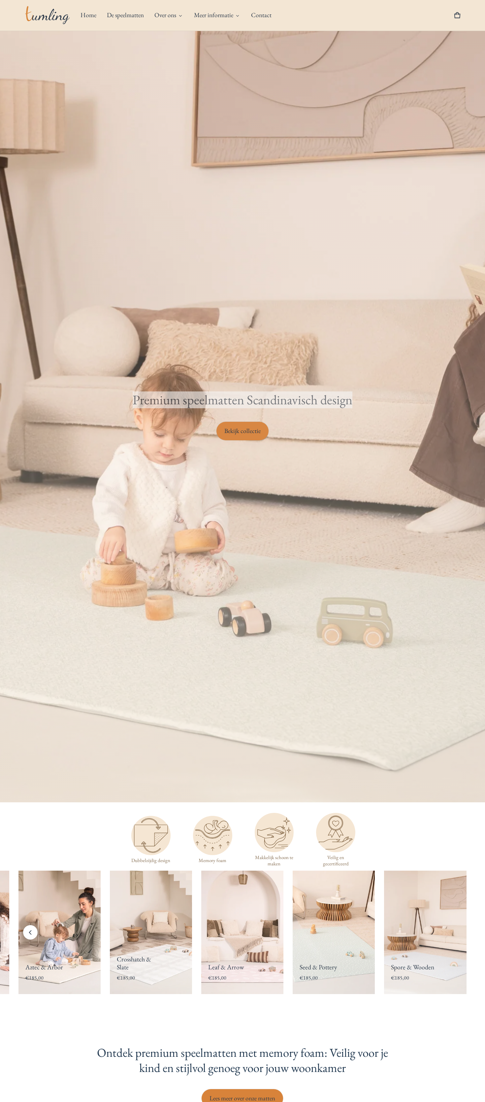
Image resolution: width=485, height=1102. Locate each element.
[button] (457, 15)
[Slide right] (454, 932)
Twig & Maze (134, 967)
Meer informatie (213, 15)
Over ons (165, 15)
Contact (261, 15)
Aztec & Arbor (319, 967)
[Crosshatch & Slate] (425, 932)
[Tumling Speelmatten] (47, 15)
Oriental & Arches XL (231, 963)
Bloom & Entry (44, 967)
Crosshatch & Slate (408, 963)
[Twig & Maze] (151, 932)
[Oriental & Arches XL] (242, 932)
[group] (64, 932)
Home (88, 15)
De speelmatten (125, 15)
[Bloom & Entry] (59, 932)
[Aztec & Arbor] (334, 932)
